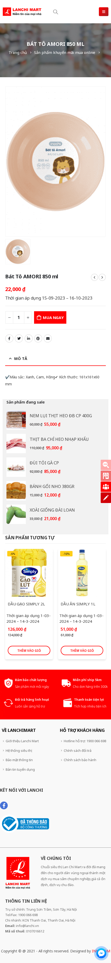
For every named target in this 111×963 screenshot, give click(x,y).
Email (48, 338)
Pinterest (38, 338)
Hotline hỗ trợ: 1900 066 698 (85, 741)
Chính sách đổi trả (77, 750)
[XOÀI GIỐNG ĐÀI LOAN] (16, 514)
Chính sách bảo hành (80, 759)
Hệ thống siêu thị (19, 750)
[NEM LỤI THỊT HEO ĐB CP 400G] (16, 420)
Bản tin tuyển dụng (20, 769)
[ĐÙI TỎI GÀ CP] (16, 467)
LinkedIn (29, 338)
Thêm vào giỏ (29, 650)
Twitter (19, 338)
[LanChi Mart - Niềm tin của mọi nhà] (22, 11)
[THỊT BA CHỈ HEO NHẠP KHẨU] (16, 443)
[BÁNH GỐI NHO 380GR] (16, 490)
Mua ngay (53, 317)
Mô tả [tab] (20, 358)
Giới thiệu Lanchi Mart (22, 741)
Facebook (9, 338)
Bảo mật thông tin (19, 759)
